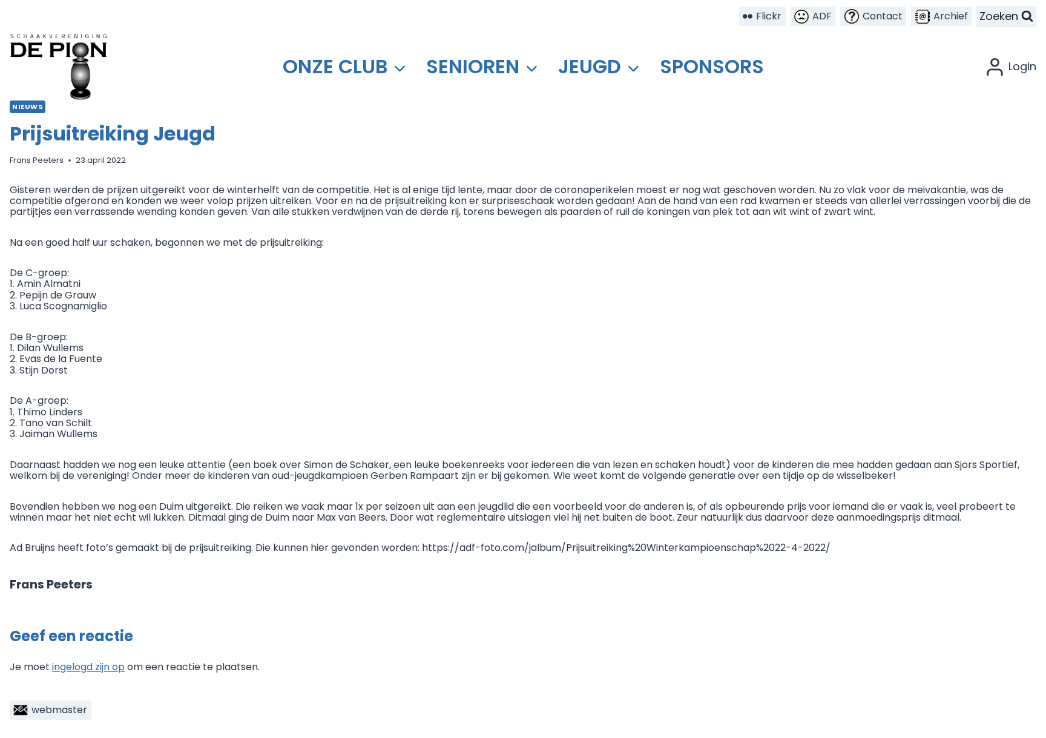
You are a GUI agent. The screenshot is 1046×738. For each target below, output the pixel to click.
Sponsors (712, 66)
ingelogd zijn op (88, 667)
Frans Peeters (37, 160)
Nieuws (27, 106)
